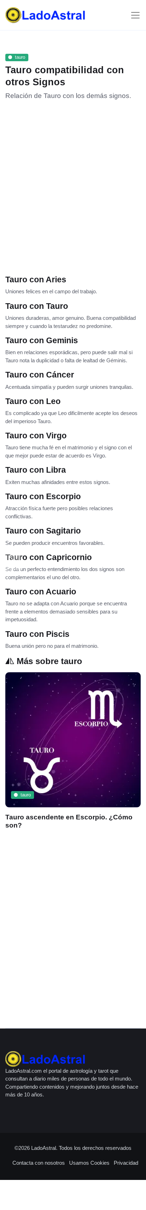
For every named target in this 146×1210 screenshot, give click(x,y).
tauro (20, 57)
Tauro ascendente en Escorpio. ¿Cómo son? (69, 821)
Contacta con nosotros (38, 1163)
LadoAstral (43, 1148)
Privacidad (126, 1163)
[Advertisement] (73, 185)
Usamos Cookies (89, 1163)
